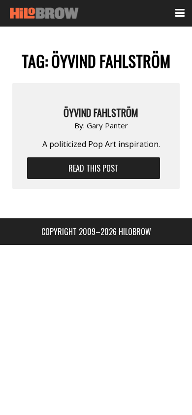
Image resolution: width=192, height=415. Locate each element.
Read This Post (93, 168)
